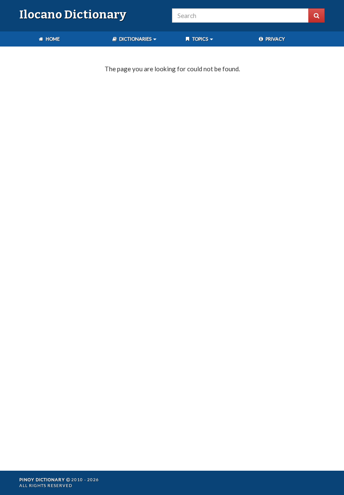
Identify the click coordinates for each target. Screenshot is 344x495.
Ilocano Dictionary (72, 14)
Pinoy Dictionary (42, 479)
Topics (200, 38)
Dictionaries (135, 38)
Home (52, 38)
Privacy (275, 38)
